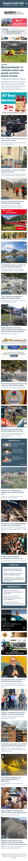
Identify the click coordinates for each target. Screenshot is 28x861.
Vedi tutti (23, 606)
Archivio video (22, 464)
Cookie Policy (14, 857)
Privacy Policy (22, 856)
